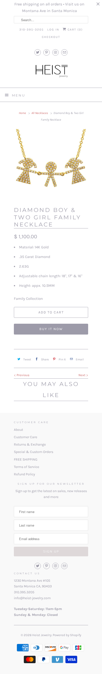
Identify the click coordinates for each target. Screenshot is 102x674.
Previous (22, 375)
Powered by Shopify (67, 635)
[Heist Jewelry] (51, 72)
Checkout (51, 37)
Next (82, 375)
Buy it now (51, 329)
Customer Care (25, 437)
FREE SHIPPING (25, 459)
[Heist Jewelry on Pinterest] (46, 52)
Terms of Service (26, 467)
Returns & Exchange (30, 444)
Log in (53, 29)
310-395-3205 (31, 29)
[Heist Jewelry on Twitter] (37, 52)
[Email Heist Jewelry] (64, 52)
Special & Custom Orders (33, 452)
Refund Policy (24, 474)
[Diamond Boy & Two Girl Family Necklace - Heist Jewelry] (51, 166)
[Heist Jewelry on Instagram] (55, 52)
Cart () (74, 29)
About (18, 430)
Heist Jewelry (41, 635)
